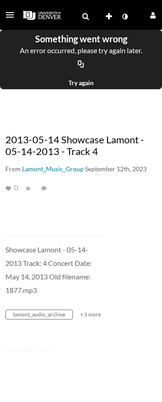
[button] (12, 15)
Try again (81, 83)
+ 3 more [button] (90, 314)
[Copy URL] (81, 64)
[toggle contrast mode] (124, 17)
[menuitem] (85, 17)
